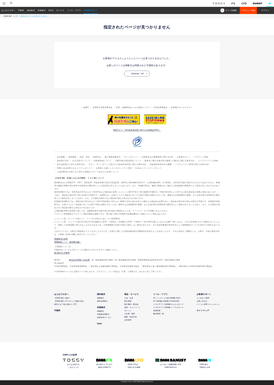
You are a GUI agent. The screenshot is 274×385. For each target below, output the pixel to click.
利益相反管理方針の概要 (161, 164)
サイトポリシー (131, 157)
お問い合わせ (202, 301)
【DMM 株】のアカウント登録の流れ (69, 301)
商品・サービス (131, 294)
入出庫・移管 (129, 314)
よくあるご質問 (203, 298)
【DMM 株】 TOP (137, 74)
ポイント (127, 311)
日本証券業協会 (160, 107)
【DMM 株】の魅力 (62, 298)
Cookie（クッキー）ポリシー (148, 168)
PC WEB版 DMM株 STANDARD (166, 301)
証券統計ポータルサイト (182, 107)
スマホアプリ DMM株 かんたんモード (168, 304)
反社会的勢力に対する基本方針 (71, 164)
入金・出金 (128, 298)
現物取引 (100, 298)
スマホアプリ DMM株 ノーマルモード (168, 307)
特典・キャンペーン (132, 307)
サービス (60, 10)
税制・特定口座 (130, 317)
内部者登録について (103, 161)
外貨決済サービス (104, 317)
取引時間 (127, 301)
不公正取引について (81, 161)
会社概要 (61, 157)
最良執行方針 (63, 161)
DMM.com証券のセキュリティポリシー (74, 168)
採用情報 (72, 157)
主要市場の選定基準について (128, 161)
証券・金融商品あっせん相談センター (133, 107)
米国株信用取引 (103, 314)
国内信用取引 (102, 301)
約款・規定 (85, 157)
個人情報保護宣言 (113, 157)
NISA (51, 10)
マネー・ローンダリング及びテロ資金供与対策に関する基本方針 (117, 164)
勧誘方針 (97, 157)
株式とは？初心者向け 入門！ (66, 304)
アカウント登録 (248, 10)
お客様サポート (91, 10)
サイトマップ (203, 310)
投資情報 (156, 311)
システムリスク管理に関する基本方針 (192, 164)
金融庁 (86, 107)
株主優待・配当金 (131, 304)
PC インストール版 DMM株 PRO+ (167, 298)
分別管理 (127, 320)
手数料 (21, 10)
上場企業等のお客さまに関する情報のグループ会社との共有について (88, 172)
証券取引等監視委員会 (103, 107)
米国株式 (42, 10)
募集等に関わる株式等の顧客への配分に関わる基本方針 (170, 161)
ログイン (265, 10)
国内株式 (31, 10)
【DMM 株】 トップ (10, 16)
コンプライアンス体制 (208, 161)
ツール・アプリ (74, 10)
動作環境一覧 (158, 314)
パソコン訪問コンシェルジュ (208, 304)
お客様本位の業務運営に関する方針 (157, 157)
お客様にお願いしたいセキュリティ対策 (114, 168)
